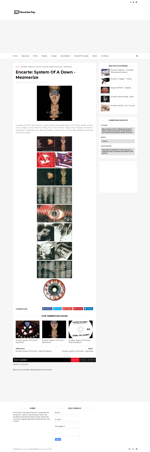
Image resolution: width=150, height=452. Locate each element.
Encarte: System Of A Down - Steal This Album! (80, 341)
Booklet (24, 67)
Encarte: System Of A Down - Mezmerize (53, 341)
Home (15, 56)
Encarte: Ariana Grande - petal (122, 97)
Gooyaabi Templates (45, 449)
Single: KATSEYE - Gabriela (121, 88)
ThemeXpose (24, 449)
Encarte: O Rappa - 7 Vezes (121, 79)
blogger (75, 360)
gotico (103, 137)
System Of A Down (35, 67)
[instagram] (136, 2)
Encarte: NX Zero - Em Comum (123, 106)
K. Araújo (104, 125)
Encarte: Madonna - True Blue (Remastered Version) (122, 71)
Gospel (53, 56)
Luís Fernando (106, 146)
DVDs (35, 56)
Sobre (94, 56)
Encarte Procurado (81, 56)
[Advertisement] (75, 36)
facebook (91, 360)
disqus (82, 360)
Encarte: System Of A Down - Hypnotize (27, 341)
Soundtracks (65, 56)
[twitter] (133, 2)
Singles (44, 56)
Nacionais (25, 56)
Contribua (104, 56)
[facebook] (130, 2)
